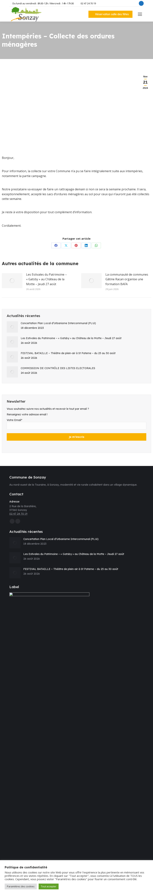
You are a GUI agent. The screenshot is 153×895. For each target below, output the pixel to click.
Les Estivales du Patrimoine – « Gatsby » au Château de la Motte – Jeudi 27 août (46, 279)
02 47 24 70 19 (88, 3)
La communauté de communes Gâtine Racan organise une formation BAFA (126, 279)
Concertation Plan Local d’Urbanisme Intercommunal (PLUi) (58, 323)
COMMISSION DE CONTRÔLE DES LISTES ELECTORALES (58, 368)
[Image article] (12, 280)
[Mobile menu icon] (140, 14)
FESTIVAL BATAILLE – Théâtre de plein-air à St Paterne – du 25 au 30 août (68, 353)
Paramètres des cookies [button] (21, 886)
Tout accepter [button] (48, 886)
